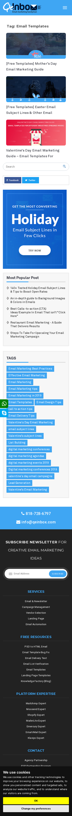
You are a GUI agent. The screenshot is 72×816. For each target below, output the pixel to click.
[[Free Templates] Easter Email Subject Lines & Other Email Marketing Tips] (36, 89)
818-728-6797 (38, 513)
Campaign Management (36, 607)
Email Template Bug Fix (36, 652)
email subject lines (21, 429)
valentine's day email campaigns (30, 476)
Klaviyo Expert (36, 738)
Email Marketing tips (22, 388)
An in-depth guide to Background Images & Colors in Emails (37, 300)
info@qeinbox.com (39, 522)
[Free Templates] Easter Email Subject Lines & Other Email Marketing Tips (31, 110)
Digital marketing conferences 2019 (32, 469)
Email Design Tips (48, 402)
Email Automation (36, 624)
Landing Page (36, 618)
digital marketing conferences (29, 449)
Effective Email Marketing (26, 375)
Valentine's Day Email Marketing (30, 422)
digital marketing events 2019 (28, 462)
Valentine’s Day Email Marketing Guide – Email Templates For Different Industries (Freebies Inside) (32, 153)
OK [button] (36, 800)
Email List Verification (36, 663)
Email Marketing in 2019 (24, 395)
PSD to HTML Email (36, 646)
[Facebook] (12, 180)
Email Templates (20, 402)
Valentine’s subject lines (25, 435)
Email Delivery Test (36, 658)
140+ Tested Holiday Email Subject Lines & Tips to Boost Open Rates (37, 290)
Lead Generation (19, 483)
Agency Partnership (36, 760)
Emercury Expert (36, 726)
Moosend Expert (36, 709)
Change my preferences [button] (36, 808)
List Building (17, 442)
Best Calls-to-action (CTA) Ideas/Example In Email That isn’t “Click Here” (37, 312)
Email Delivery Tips (21, 415)
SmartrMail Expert (36, 732)
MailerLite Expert (36, 720)
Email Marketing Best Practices (30, 368)
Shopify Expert (36, 714)
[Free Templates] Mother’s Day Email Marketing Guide (31, 66)
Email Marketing (19, 382)
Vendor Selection (36, 612)
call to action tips (20, 409)
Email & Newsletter (36, 601)
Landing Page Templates (36, 675)
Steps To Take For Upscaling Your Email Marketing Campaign (37, 335)
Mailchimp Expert (36, 703)
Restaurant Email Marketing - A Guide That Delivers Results (36, 324)
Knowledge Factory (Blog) (36, 681)
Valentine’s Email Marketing (27, 489)
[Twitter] (30, 180)
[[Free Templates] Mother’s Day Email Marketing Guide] (36, 46)
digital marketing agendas (26, 456)
